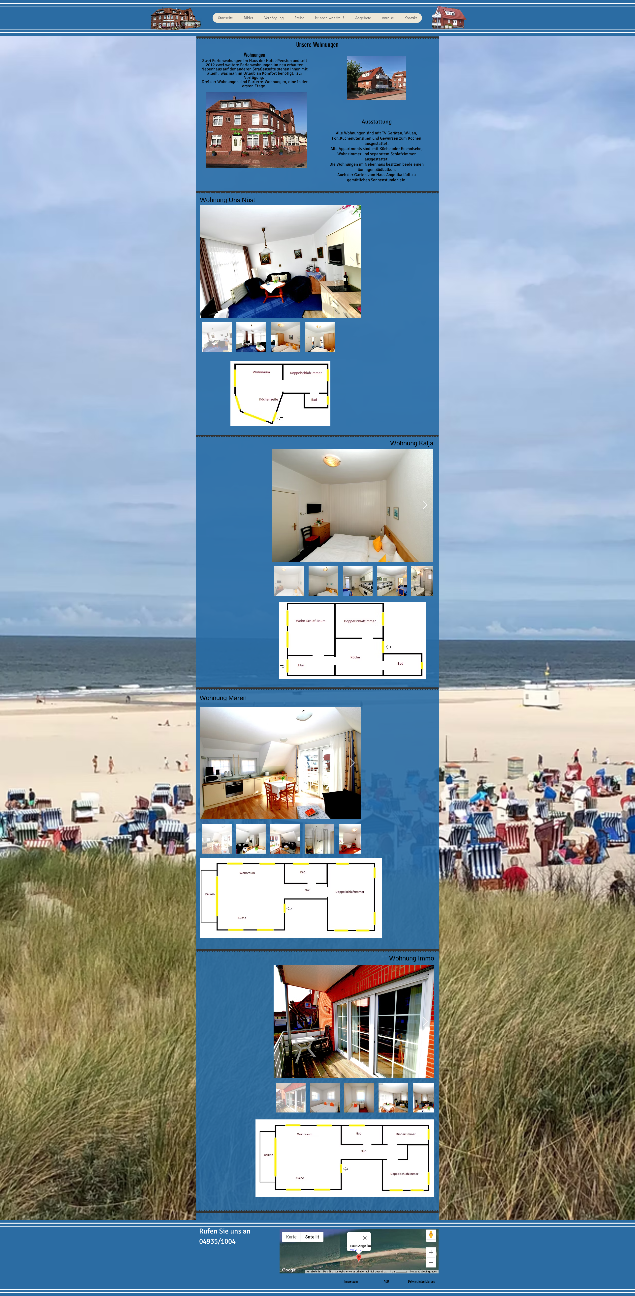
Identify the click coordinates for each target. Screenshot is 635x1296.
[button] (248, 18)
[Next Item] (352, 261)
